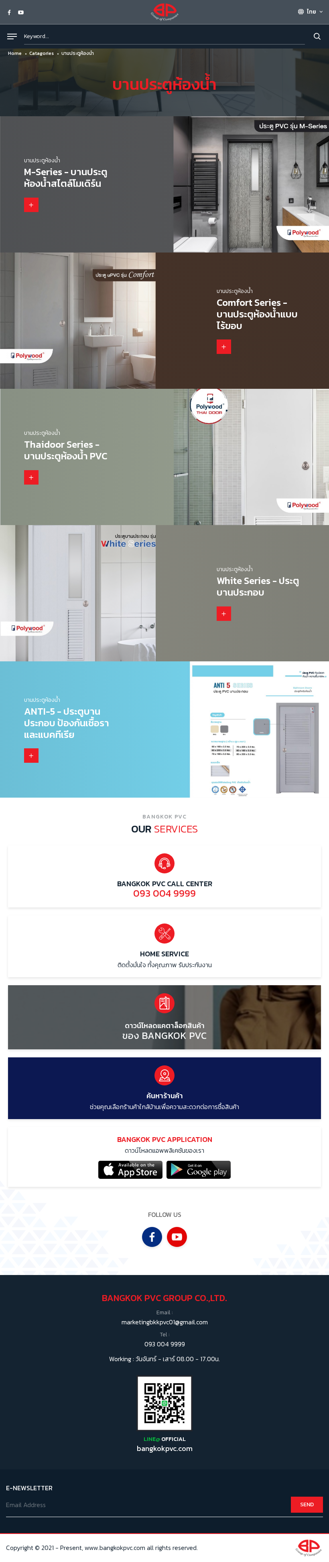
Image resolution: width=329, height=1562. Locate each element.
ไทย (311, 12)
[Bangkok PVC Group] (164, 11)
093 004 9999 (164, 1344)
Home (15, 53)
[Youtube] (21, 12)
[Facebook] (9, 12)
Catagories (41, 53)
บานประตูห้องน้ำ (77, 53)
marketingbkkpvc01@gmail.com (165, 1322)
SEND (307, 1504)
